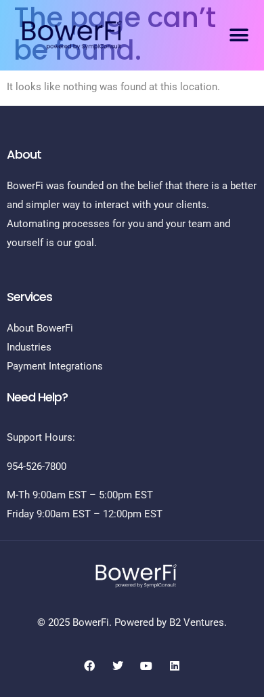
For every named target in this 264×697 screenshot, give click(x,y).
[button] (238, 35)
